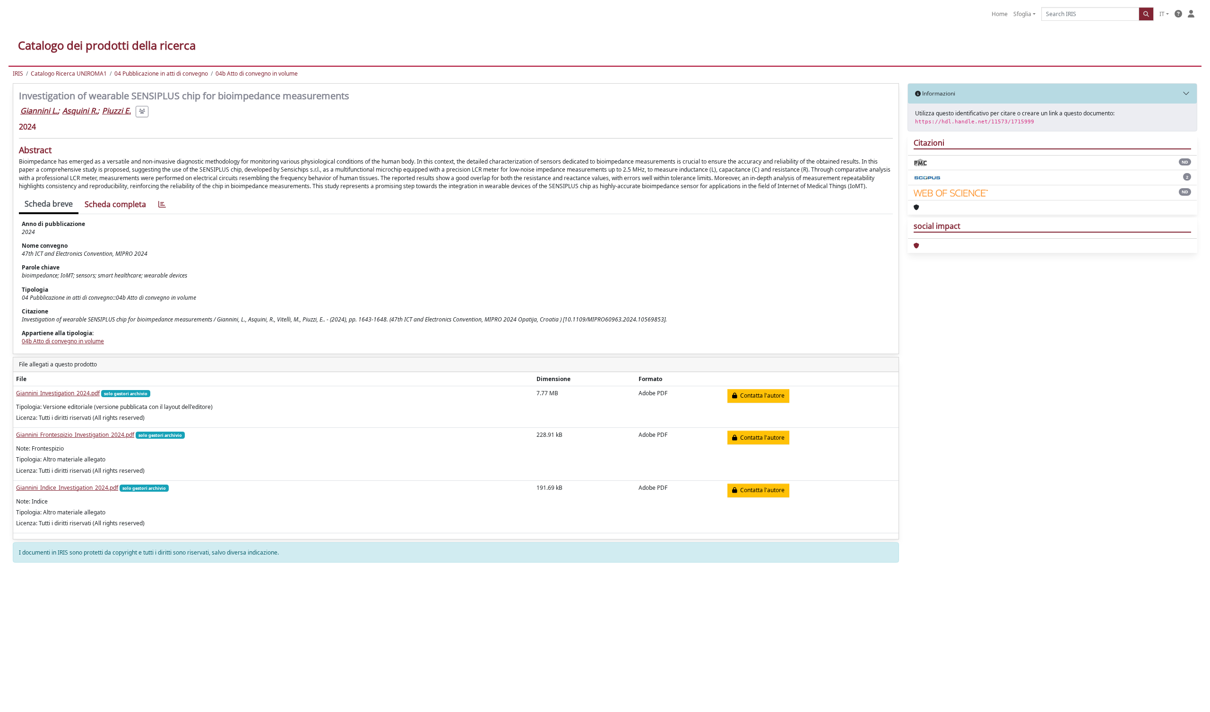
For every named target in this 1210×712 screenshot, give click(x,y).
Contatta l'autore (761, 395)
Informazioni (938, 93)
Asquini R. (79, 110)
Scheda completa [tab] (115, 204)
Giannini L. (39, 110)
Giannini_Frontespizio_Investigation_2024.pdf (75, 435)
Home (1000, 14)
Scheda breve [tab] (49, 204)
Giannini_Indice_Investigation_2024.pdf (67, 488)
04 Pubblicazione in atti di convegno (161, 73)
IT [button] (1162, 14)
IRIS (18, 73)
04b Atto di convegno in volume (257, 73)
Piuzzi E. (116, 110)
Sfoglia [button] (1022, 14)
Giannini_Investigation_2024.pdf (58, 393)
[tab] (162, 204)
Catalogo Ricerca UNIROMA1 (69, 73)
